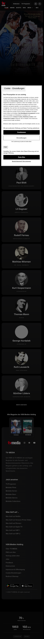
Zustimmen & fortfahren (21, 132)
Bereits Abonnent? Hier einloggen (21, 161)
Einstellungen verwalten (21, 138)
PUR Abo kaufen (21, 157)
